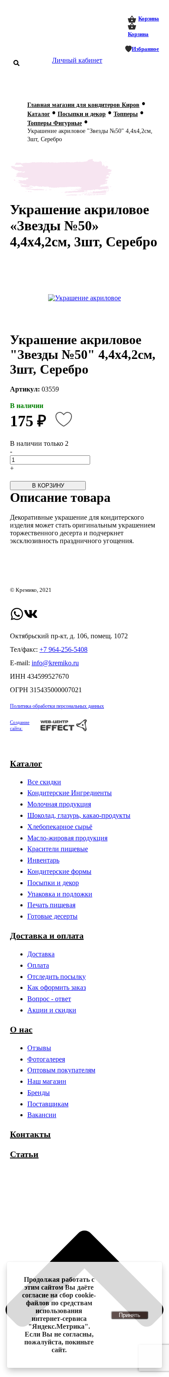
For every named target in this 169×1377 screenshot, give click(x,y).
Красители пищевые (57, 849)
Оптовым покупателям (61, 1070)
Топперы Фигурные (54, 123)
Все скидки (44, 782)
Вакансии (41, 1114)
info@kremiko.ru (55, 663)
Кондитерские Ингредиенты (69, 792)
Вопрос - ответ (49, 998)
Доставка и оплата (47, 935)
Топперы (126, 114)
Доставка (41, 954)
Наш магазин (46, 1081)
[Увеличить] (84, 298)
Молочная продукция (59, 804)
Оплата (38, 965)
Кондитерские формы (59, 871)
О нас (21, 1029)
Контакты (30, 1134)
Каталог (38, 114)
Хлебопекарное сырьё (59, 826)
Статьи (24, 1154)
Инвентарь (43, 860)
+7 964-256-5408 (63, 649)
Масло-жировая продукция (67, 838)
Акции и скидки (51, 1010)
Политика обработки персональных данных (57, 706)
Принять (129, 1315)
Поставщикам (47, 1104)
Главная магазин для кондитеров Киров (83, 105)
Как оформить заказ (56, 987)
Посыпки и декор (82, 114)
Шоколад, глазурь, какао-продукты (78, 815)
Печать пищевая (51, 905)
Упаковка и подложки (59, 894)
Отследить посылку (56, 976)
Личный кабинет (77, 60)
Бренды (38, 1092)
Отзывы (39, 1048)
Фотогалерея (46, 1059)
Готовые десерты (52, 916)
